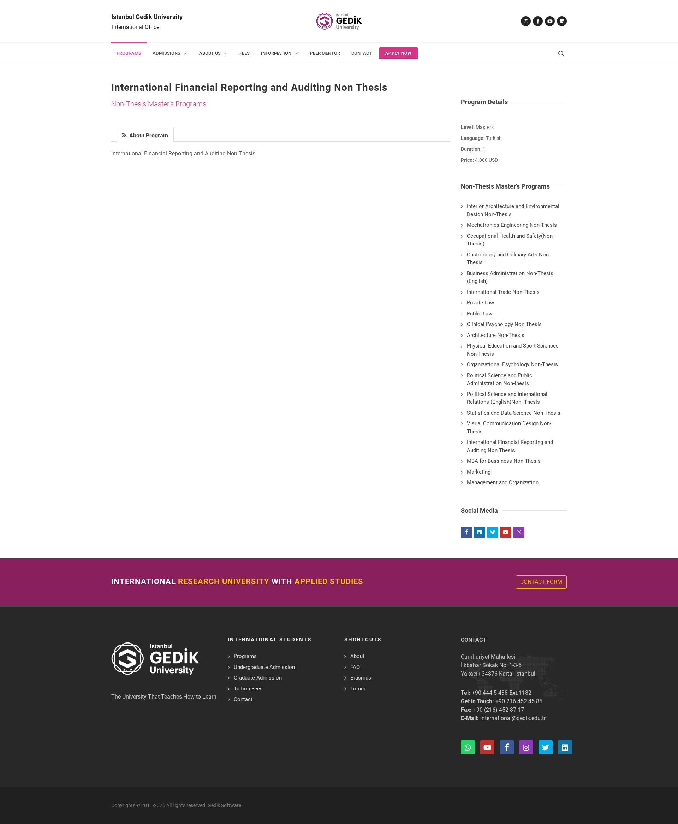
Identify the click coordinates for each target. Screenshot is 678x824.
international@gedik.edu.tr (513, 718)
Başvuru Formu (41, 804)
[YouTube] (550, 21)
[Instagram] (526, 21)
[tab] (145, 134)
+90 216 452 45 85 (518, 701)
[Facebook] (538, 21)
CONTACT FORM (541, 582)
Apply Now (398, 53)
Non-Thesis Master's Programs (158, 104)
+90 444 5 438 (490, 692)
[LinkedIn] (562, 21)
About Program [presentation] (148, 135)
